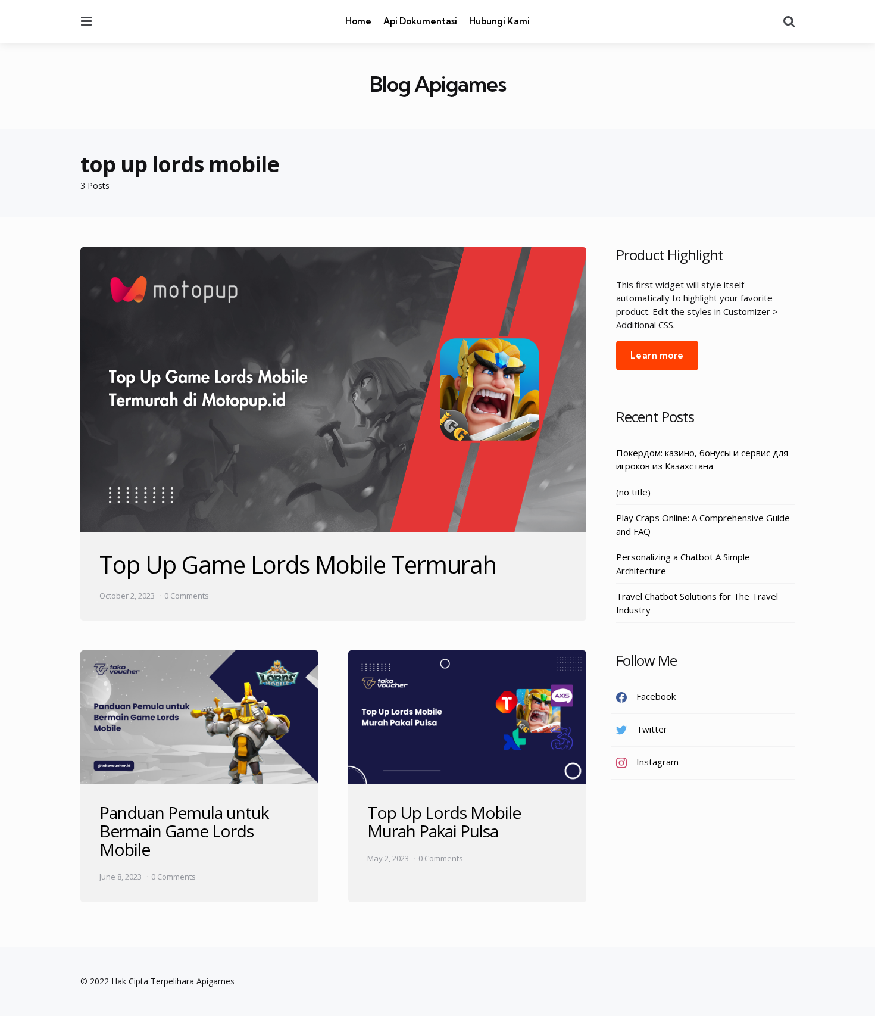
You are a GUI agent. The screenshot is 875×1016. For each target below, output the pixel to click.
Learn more (657, 355)
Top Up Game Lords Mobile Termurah (297, 564)
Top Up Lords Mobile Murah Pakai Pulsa (444, 821)
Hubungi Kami (499, 21)
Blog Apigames (438, 84)
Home (358, 21)
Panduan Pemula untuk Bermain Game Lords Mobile (183, 831)
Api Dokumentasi (420, 21)
